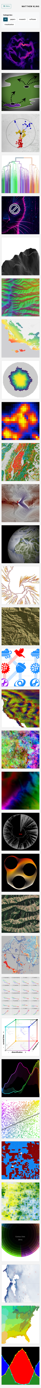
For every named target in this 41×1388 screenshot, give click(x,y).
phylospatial (11, 406)
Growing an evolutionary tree (20, 817)
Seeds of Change (12, 323)
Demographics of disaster (18, 1186)
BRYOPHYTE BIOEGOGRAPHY (17, 159)
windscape (9, 488)
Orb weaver (10, 858)
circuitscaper (11, 36)
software (32, 19)
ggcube (7, 241)
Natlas (7, 1227)
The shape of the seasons (17, 1063)
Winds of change (12, 693)
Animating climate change (18, 1310)
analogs (8, 118)
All (5, 19)
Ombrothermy (11, 1351)
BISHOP (7, 282)
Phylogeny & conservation (18, 570)
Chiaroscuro (10, 611)
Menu (8, 6)
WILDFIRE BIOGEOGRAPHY (16, 940)
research (22, 19)
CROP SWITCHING (12, 447)
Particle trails (12, 529)
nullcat (8, 200)
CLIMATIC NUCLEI (12, 77)
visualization (9, 24)
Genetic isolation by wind (17, 652)
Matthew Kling (30, 6)
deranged (9, 364)
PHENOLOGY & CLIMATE (15, 981)
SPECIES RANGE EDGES (14, 776)
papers (12, 19)
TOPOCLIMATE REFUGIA (15, 899)
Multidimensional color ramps (20, 1104)
